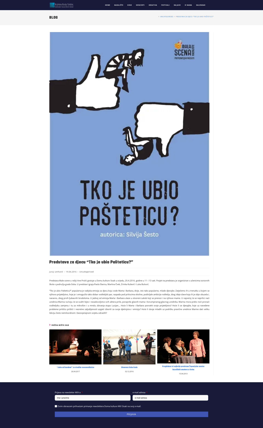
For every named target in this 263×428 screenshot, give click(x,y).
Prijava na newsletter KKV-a (68, 392)
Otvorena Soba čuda (129, 367)
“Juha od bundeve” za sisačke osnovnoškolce (75, 367)
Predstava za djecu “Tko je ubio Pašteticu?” (195, 16)
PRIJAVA (131, 414)
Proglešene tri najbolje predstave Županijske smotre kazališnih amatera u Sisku (183, 368)
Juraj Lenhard (56, 271)
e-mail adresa (139, 392)
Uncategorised (86, 271)
